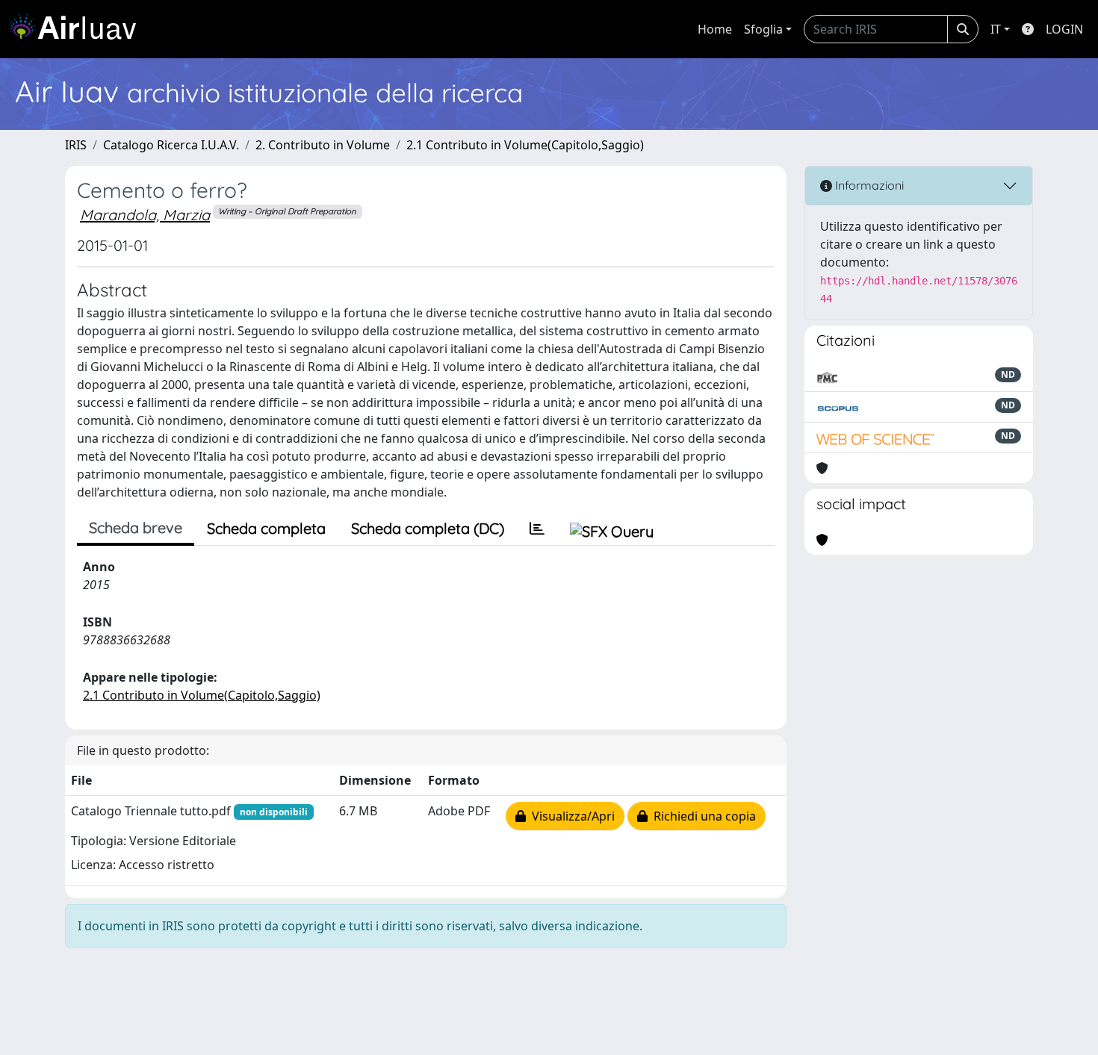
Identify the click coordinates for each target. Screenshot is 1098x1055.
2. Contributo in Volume (322, 145)
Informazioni (868, 185)
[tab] (537, 528)
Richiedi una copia (702, 816)
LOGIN (1064, 29)
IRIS (76, 145)
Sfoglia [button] (763, 29)
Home (715, 29)
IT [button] (995, 29)
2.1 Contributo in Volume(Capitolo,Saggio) (525, 145)
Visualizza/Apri (570, 816)
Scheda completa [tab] (266, 528)
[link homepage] (78, 29)
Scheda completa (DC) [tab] (427, 528)
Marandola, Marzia (145, 214)
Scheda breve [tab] (135, 527)
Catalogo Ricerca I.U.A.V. (171, 145)
